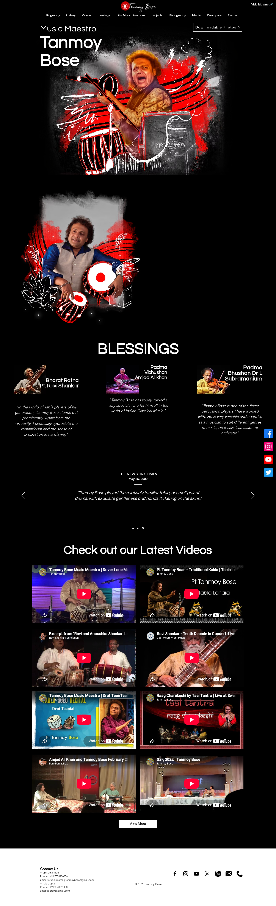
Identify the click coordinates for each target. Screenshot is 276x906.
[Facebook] (268, 433)
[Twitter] (268, 472)
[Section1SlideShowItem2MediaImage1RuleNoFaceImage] (137, 528)
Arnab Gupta (47, 883)
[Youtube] (268, 459)
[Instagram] (268, 446)
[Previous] (23, 495)
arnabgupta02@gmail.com (55, 890)
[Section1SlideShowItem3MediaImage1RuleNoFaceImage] (143, 528)
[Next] (252, 495)
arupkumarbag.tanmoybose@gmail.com (71, 879)
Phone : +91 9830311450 (53, 887)
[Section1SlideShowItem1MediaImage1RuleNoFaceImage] (133, 528)
